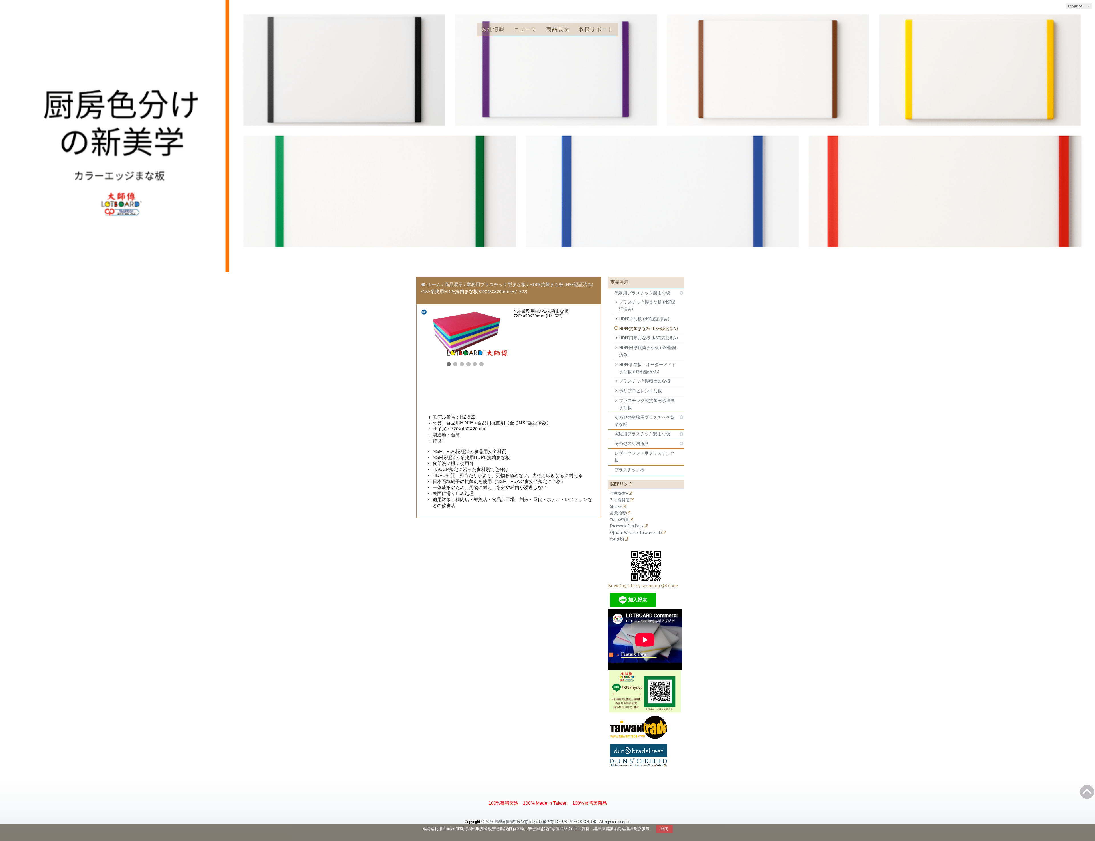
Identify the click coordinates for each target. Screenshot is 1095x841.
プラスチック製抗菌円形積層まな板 (647, 404)
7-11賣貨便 (620, 500)
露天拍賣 (618, 513)
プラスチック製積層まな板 (644, 381)
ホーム (434, 284)
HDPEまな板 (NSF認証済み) (644, 319)
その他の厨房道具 (632, 443)
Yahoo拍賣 (619, 519)
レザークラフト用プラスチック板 (644, 457)
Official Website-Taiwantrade (636, 533)
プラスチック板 (629, 469)
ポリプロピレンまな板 (640, 390)
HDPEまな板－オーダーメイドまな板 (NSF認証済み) (647, 368)
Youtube (617, 539)
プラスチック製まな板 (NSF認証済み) (647, 306)
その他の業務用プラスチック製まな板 (644, 421)
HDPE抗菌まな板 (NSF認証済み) (648, 328)
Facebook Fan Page (626, 526)
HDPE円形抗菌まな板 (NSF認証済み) (648, 351)
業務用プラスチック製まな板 (642, 293)
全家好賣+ (619, 493)
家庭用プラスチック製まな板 (642, 433)
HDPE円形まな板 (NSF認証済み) (648, 338)
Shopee (616, 506)
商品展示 (454, 284)
